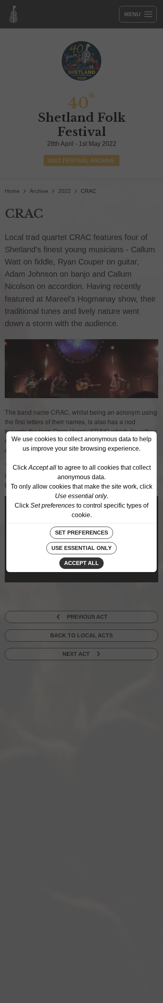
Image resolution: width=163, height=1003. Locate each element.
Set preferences (81, 532)
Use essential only (81, 548)
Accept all (81, 563)
